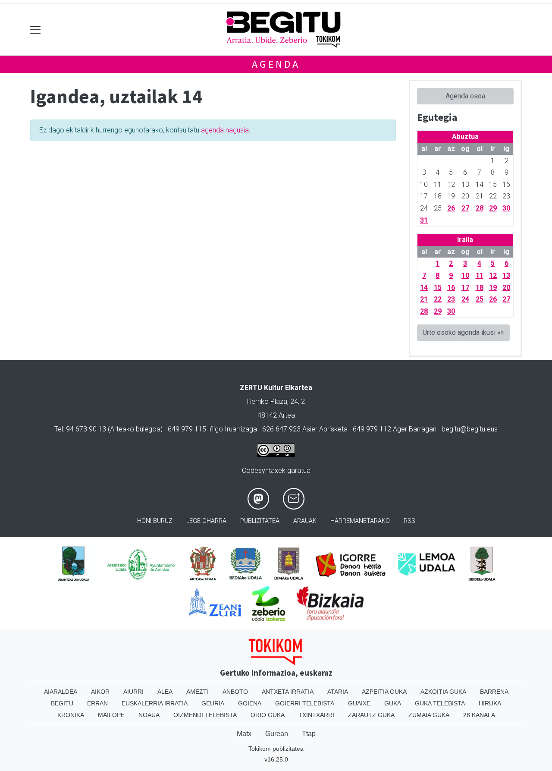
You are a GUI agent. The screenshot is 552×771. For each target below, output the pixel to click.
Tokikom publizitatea (276, 748)
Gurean (276, 733)
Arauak (305, 521)
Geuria (212, 703)
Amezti (197, 691)
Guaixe (359, 703)
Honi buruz (154, 521)
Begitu (62, 703)
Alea (164, 691)
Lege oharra (206, 521)
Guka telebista (440, 703)
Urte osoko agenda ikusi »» (463, 332)
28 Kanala (479, 714)
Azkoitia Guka (443, 691)
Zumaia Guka (428, 714)
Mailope (111, 714)
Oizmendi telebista (205, 714)
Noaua (149, 714)
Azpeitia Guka (384, 691)
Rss (409, 521)
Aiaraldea (60, 691)
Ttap (309, 733)
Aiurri (133, 691)
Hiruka (490, 703)
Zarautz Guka (371, 714)
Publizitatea (259, 521)
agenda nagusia (225, 130)
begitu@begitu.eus (470, 429)
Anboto (235, 691)
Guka (392, 703)
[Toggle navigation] (35, 29)
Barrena (494, 691)
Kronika (70, 714)
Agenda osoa (465, 96)
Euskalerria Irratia (155, 703)
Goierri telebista (304, 703)
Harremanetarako (360, 521)
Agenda (276, 64)
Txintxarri (316, 714)
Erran (97, 703)
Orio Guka (268, 714)
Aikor (100, 691)
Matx (244, 733)
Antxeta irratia (288, 691)
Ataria (337, 691)
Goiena (249, 703)
